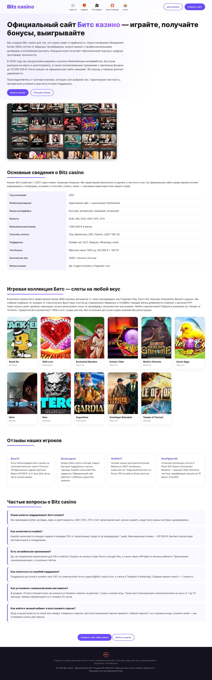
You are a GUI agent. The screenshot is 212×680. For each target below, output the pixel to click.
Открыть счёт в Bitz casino (94, 637)
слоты (125, 7)
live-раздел (97, 7)
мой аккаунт (173, 7)
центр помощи (112, 7)
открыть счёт (195, 7)
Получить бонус (42, 92)
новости (72, 7)
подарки (84, 7)
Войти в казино (123, 637)
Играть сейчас (17, 92)
